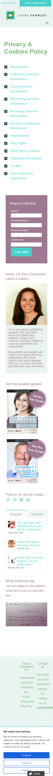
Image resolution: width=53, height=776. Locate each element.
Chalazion (27, 687)
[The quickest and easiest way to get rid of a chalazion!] (11, 523)
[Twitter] (14, 499)
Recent (37, 514)
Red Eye (26, 706)
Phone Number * (20, 230)
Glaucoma (27, 701)
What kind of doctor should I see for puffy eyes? (30, 561)
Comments (17, 239)
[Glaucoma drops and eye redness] (11, 542)
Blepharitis (27, 677)
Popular (16, 514)
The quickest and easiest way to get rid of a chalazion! (29, 526)
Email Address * (20, 220)
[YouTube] (21, 499)
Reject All (26, 770)
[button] (26, 66)
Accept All (26, 755)
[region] (26, 751)
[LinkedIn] (28, 499)
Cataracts (26, 682)
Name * (15, 211)
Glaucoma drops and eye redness (28, 543)
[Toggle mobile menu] (47, 22)
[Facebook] (8, 499)
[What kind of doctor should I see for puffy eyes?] (11, 558)
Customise (26, 763)
